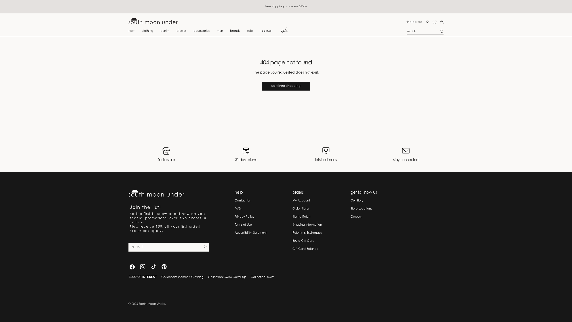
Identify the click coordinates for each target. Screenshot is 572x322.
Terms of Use (243, 224)
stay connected (405, 160)
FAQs (238, 208)
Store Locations (361, 208)
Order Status (300, 208)
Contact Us (242, 200)
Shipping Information (307, 224)
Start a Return (301, 216)
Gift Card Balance (305, 249)
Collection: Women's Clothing (182, 277)
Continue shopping (286, 86)
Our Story (357, 200)
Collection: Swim (262, 277)
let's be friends (326, 160)
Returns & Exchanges (307, 232)
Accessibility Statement (251, 232)
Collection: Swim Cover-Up (227, 277)
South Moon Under (152, 304)
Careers (356, 216)
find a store (414, 22)
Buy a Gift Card (303, 240)
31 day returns (246, 160)
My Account (301, 200)
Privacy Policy (244, 216)
